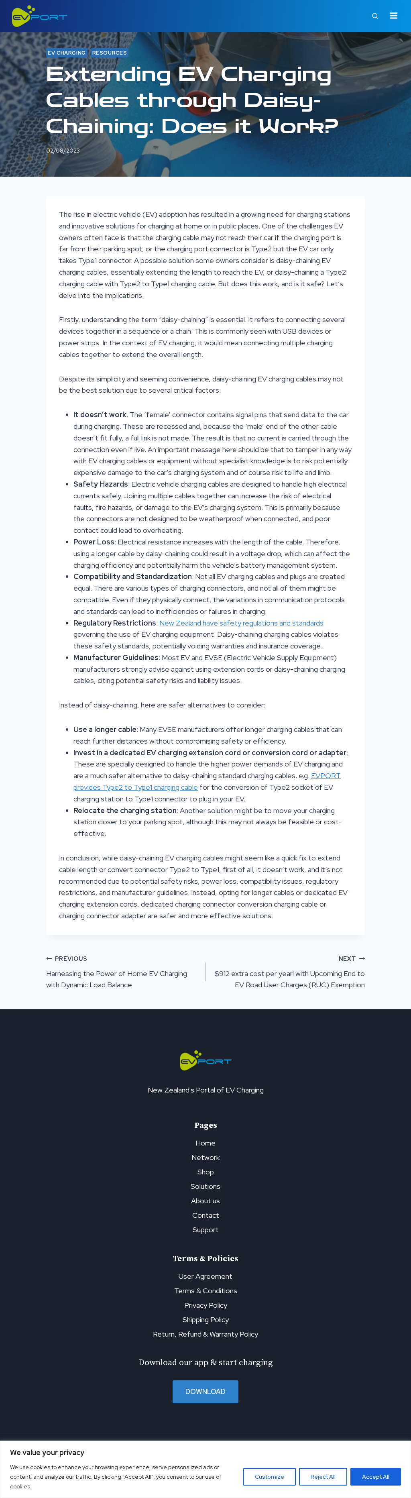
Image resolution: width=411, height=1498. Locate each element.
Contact (205, 1215)
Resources (109, 52)
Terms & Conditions (205, 1290)
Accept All (375, 1476)
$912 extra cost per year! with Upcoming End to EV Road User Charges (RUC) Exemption (290, 972)
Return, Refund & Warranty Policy (205, 1334)
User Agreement (205, 1276)
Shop (205, 1171)
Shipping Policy (206, 1319)
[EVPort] (39, 16)
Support (206, 1229)
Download (205, 1391)
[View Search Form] (375, 16)
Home (205, 1142)
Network (205, 1157)
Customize (269, 1476)
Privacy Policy (205, 1305)
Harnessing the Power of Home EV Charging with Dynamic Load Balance (116, 972)
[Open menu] (393, 16)
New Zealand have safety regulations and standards (241, 623)
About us (205, 1200)
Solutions (205, 1186)
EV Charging (67, 52)
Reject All (323, 1476)
